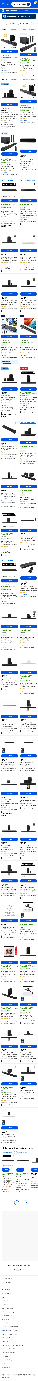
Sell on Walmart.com (8, 1293)
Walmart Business (7, 1360)
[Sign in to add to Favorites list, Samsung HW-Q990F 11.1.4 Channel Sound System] (34, 470)
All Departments (7, 1278)
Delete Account (6, 1367)
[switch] (11, 23)
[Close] (33, 16)
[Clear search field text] (26, 4)
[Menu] (3, 4)
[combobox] (21, 4)
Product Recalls (6, 1301)
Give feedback (19, 1270)
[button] (26, 1202)
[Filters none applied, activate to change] (3, 23)
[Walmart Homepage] (8, 4)
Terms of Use (5, 1319)
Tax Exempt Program (8, 1308)
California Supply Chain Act (10, 1326)
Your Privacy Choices (11, 1330)
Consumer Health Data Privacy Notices (13, 1345)
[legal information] (35, 29)
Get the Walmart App (8, 1312)
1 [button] (16, 1203)
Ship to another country (24, 16)
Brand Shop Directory (8, 1352)
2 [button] (21, 1203)
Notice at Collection (8, 1338)
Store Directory (6, 1282)
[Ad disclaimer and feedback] (8, 55)
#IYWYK (4, 1363)
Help (3, 1297)
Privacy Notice (6, 1323)
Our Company (6, 1289)
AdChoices (5, 1341)
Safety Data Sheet (7, 1315)
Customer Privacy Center (9, 1334)
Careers (4, 1286)
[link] (9, 362)
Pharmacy (5, 1356)
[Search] (28, 4)
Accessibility (5, 1304)
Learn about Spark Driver (9, 1349)
